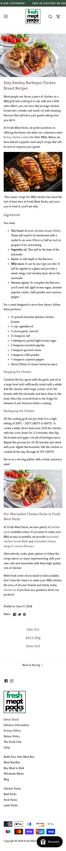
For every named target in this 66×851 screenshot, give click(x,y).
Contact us (10, 590)
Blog (6, 779)
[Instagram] (11, 681)
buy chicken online (18, 137)
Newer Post (33, 646)
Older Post (33, 629)
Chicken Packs (12, 788)
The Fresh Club (12, 742)
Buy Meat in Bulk (14, 768)
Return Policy (12, 736)
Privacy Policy (12, 730)
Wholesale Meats (14, 773)
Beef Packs (10, 794)
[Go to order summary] (58, 16)
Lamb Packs (11, 805)
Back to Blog (33, 638)
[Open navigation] (6, 16)
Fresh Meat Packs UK (35, 841)
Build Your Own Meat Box (19, 757)
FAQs (7, 747)
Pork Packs (10, 800)
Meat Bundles (12, 762)
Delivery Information (16, 725)
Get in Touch (11, 719)
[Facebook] (6, 681)
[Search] (50, 16)
